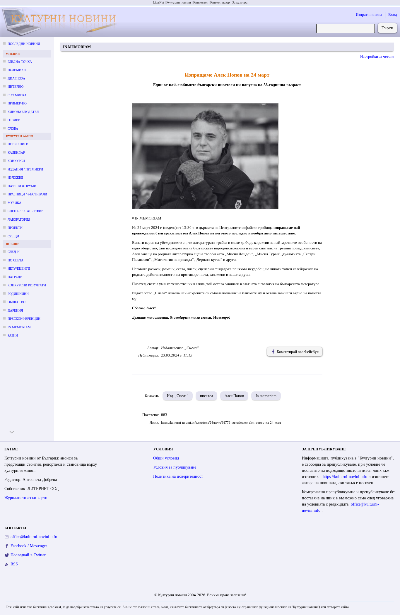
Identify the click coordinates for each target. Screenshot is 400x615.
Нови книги (18, 144)
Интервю (15, 86)
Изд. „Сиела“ (177, 395)
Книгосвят (200, 2)
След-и (14, 252)
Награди (15, 277)
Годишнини (18, 293)
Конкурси (16, 161)
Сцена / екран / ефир (25, 211)
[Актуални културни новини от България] (61, 22)
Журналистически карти (25, 498)
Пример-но (17, 103)
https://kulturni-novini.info (345, 476)
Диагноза (16, 78)
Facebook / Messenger (29, 546)
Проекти (15, 227)
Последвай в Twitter (28, 555)
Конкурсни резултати (27, 285)
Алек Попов (234, 395)
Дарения (15, 310)
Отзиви (14, 120)
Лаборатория (19, 219)
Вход (392, 14)
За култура (239, 2)
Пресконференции (24, 318)
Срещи (13, 236)
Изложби (15, 177)
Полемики (17, 70)
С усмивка (17, 95)
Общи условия (166, 458)
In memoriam (19, 327)
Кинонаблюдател (23, 112)
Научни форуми (22, 186)
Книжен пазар (220, 2)
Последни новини (24, 43)
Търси (387, 28)
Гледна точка (20, 61)
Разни (13, 335)
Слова (13, 128)
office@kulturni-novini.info (34, 537)
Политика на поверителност (178, 476)
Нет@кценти (19, 268)
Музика (14, 203)
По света (15, 260)
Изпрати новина (369, 14)
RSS (14, 564)
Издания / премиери (25, 169)
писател (206, 395)
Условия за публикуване (174, 467)
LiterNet (158, 2)
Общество (16, 302)
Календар (16, 152)
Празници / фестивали (27, 194)
